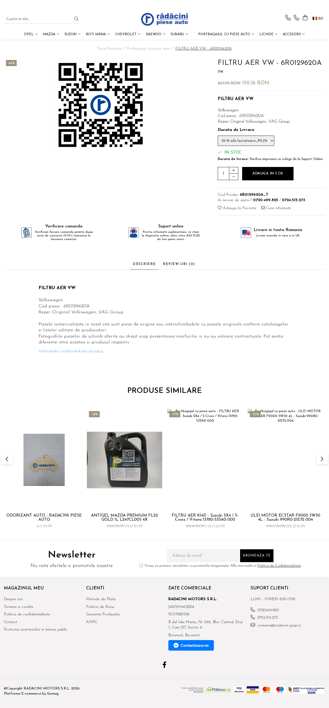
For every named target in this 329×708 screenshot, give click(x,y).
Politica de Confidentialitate (279, 566)
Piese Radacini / (111, 49)
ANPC (91, 622)
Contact (10, 622)
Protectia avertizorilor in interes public (35, 630)
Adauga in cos (267, 173)
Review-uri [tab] (179, 264)
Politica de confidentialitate (27, 614)
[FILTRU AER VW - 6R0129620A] (100, 105)
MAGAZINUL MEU (24, 588)
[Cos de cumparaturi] (305, 18)
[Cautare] (76, 19)
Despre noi (13, 599)
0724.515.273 (267, 618)
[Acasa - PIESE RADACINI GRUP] (164, 19)
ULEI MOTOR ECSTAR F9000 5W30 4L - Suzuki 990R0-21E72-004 (285, 518)
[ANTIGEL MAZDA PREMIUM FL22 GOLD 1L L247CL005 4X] (124, 460)
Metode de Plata (101, 599)
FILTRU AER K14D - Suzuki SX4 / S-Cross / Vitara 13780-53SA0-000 (205, 518)
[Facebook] (164, 665)
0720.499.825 (267, 610)
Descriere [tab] (144, 264)
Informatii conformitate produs (71, 351)
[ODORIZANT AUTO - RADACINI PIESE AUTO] (44, 460)
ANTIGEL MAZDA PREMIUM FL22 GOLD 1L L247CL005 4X (124, 518)
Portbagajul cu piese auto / (150, 49)
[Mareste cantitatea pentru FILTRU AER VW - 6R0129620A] (233, 170)
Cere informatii (278, 208)
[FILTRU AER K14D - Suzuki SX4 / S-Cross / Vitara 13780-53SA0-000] (205, 460)
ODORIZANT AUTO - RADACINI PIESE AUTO (44, 518)
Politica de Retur (100, 607)
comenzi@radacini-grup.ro (278, 625)
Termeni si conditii (18, 607)
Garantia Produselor (103, 614)
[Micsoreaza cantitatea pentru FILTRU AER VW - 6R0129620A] (233, 176)
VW (220, 72)
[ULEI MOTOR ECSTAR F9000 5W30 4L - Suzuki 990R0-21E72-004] (285, 460)
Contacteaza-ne (195, 645)
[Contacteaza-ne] (288, 18)
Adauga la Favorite (239, 208)
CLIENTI (95, 588)
